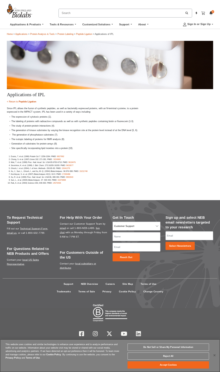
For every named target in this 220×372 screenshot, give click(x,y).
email (63, 228)
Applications (21, 34)
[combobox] (121, 13)
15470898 (62, 180)
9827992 (61, 156)
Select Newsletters (180, 246)
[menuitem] (27, 25)
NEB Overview (89, 284)
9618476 (72, 162)
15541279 (66, 168)
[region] (110, 355)
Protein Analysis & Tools (42, 34)
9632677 (69, 165)
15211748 (83, 171)
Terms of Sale (86, 291)
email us (11, 233)
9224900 (57, 159)
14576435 (57, 183)
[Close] (214, 355)
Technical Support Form (33, 228)
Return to (22, 101)
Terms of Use (149, 284)
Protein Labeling (65, 34)
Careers (110, 284)
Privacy (106, 291)
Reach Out (126, 257)
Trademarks (64, 291)
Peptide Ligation (84, 34)
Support (68, 284)
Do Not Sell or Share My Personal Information (168, 347)
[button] (187, 13)
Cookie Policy (127, 291)
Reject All (168, 356)
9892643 (69, 177)
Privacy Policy (13, 357)
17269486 (66, 174)
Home (10, 34)
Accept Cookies (168, 365)
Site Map (127, 284)
